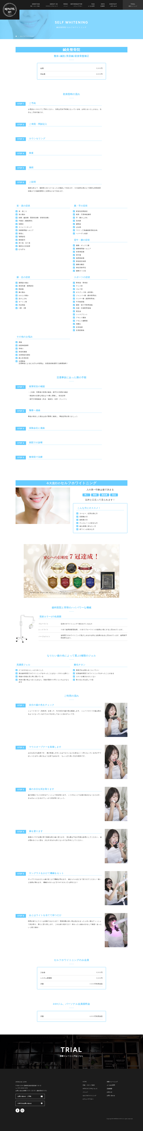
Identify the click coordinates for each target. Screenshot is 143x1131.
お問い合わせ (114, 6)
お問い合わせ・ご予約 (24, 1096)
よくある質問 (91, 6)
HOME (85, 1081)
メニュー (66, 6)
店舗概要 (102, 6)
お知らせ (109, 1092)
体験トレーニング (133, 6)
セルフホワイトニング (89, 1095)
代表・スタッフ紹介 (35, 6)
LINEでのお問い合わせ (25, 1103)
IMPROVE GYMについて (52, 6)
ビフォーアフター (78, 6)
